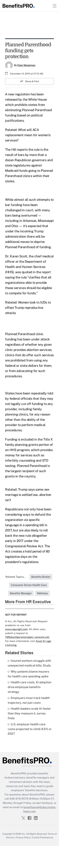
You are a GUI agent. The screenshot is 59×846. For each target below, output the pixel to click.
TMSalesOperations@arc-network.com (27, 637)
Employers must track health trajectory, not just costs (29, 700)
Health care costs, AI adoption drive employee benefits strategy (29, 686)
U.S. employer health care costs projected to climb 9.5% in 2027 (29, 728)
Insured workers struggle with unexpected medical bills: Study (29, 663)
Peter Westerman (26, 65)
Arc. (23, 833)
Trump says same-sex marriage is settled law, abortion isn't (28, 494)
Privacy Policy (23, 837)
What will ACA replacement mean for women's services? (27, 135)
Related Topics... (15, 576)
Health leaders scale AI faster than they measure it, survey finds (29, 713)
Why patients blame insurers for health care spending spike (28, 674)
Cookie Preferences (42, 837)
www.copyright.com (16, 629)
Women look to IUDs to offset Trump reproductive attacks (28, 307)
